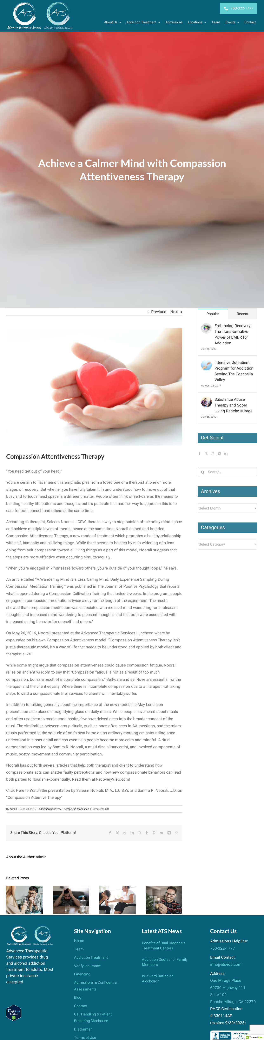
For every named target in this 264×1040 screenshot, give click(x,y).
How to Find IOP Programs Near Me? (117, 891)
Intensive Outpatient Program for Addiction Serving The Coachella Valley (233, 371)
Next (174, 312)
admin (13, 809)
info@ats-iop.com (226, 964)
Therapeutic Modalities (75, 809)
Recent (242, 314)
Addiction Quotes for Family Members (165, 962)
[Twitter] (206, 453)
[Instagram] (212, 453)
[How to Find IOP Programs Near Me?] (117, 900)
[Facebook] (199, 453)
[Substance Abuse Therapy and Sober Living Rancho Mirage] (206, 400)
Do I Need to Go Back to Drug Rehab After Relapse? (71, 888)
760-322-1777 (222, 948)
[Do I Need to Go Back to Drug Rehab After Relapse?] (71, 900)
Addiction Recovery (50, 809)
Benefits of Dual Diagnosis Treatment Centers (24, 888)
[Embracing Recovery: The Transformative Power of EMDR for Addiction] (206, 326)
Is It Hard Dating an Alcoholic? (157, 978)
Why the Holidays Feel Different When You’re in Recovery (164, 888)
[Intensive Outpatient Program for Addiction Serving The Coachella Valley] (206, 363)
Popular (212, 314)
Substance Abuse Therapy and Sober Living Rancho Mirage (233, 405)
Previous (158, 312)
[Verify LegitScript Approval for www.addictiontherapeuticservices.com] (13, 1008)
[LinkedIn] (225, 453)
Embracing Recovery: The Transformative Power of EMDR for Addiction (232, 334)
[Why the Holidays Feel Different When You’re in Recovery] (164, 900)
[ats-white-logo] (40, 3)
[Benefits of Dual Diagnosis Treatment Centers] (24, 900)
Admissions (174, 22)
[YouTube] (219, 453)
